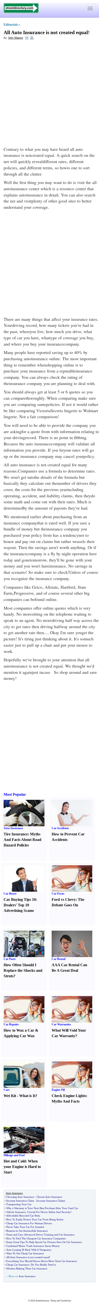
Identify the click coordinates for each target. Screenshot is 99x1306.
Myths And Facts (66, 1101)
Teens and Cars (14, 1234)
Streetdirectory (42, 1301)
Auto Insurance (13, 828)
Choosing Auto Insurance (20, 1196)
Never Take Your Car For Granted (25, 1226)
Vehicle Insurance (16, 1212)
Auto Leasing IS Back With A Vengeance (28, 1249)
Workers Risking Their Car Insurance (26, 1268)
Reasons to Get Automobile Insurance (27, 1230)
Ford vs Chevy (64, 899)
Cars (7, 1089)
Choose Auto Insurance (49, 1196)
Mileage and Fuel (14, 1155)
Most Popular (15, 794)
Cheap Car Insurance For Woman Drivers (29, 1223)
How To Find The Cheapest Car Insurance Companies (36, 1238)
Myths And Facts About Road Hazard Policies (22, 839)
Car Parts (10, 959)
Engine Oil (58, 1089)
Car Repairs (11, 1024)
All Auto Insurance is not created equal (46, 32)
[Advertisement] (49, 94)
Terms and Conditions (61, 1301)
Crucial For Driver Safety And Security (49, 1212)
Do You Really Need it (43, 1264)
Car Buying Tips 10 (20, 899)
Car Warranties (61, 1024)
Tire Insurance (16, 834)
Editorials (11, 24)
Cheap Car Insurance (17, 1264)
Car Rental (58, 959)
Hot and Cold (15, 1161)
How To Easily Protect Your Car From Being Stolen (34, 1219)
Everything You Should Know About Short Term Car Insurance (41, 1261)
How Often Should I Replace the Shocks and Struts (23, 970)
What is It (27, 1096)
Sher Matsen (15, 37)
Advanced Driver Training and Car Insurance (49, 1234)
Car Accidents (60, 828)
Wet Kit (10, 1096)
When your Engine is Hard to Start (22, 1166)
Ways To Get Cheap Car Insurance (25, 1253)
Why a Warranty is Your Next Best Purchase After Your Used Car (42, 1208)
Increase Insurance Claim (20, 1200)
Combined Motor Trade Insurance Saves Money (33, 1245)
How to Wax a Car (19, 1030)
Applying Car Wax (19, 1036)
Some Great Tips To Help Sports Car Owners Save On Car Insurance (44, 1242)
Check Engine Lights (69, 1096)
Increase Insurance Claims (50, 1200)
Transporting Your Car (18, 1204)
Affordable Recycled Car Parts (23, 1215)
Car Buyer (10, 893)
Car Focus (58, 893)
